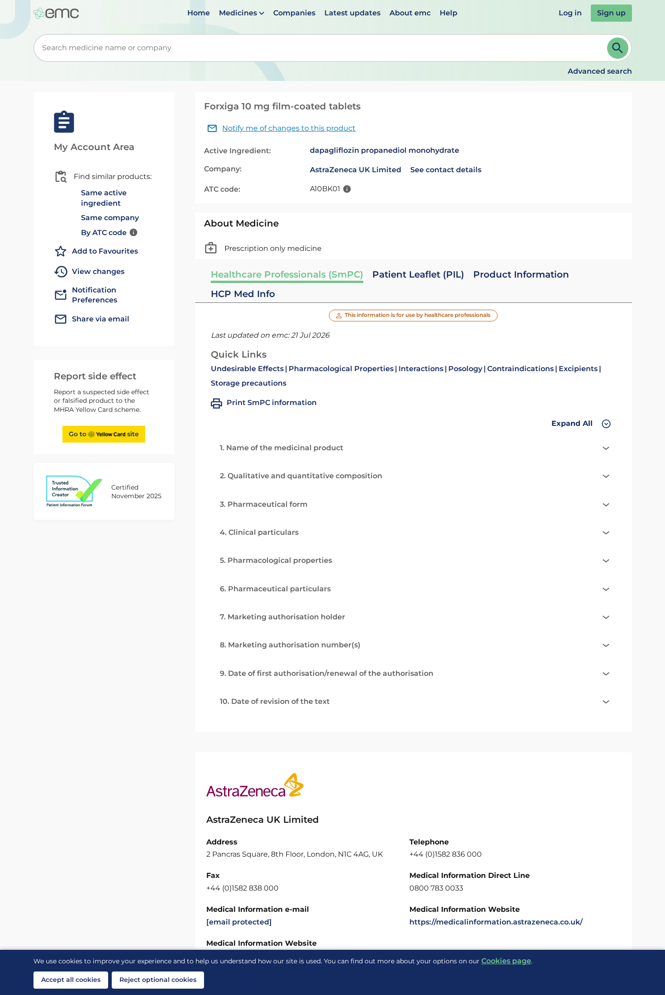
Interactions (421, 368)
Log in (570, 13)
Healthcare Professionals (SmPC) (287, 274)
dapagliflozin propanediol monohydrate (384, 150)
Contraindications (520, 368)
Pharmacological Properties (341, 368)
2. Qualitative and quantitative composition (301, 476)
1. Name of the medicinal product (281, 447)
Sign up (611, 13)
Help (448, 13)
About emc (410, 13)
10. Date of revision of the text (275, 701)
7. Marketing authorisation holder (282, 617)
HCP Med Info (243, 293)
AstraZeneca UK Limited (355, 169)
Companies (294, 13)
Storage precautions (248, 383)
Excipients (578, 368)
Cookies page (506, 961)
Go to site (104, 434)
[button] (241, 13)
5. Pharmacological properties (276, 560)
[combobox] (322, 48)
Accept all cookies (70, 980)
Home (198, 13)
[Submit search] (617, 48)
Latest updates (352, 13)
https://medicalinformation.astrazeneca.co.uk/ (496, 922)
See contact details (445, 169)
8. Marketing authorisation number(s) (290, 645)
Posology (465, 368)
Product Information (521, 274)
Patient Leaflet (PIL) (418, 274)
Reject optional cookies (157, 980)
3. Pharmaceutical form (264, 504)
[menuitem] (198, 13)
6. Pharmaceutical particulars (275, 589)
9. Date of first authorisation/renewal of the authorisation (326, 673)
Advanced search (600, 71)
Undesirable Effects (247, 368)
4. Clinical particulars (259, 532)
